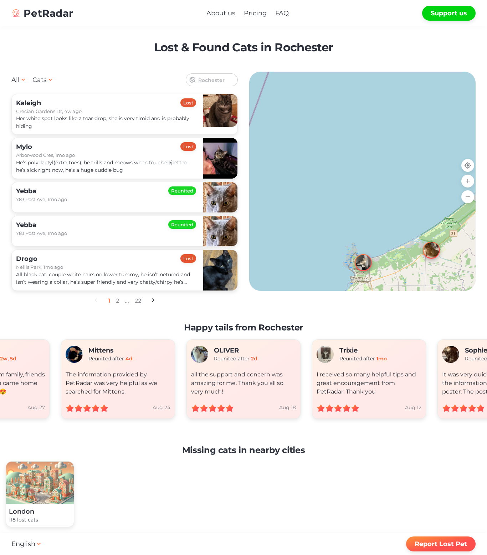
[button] (425, 244)
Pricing (255, 13)
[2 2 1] (362, 181)
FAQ (282, 13)
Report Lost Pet (441, 544)
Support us (449, 13)
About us (220, 13)
